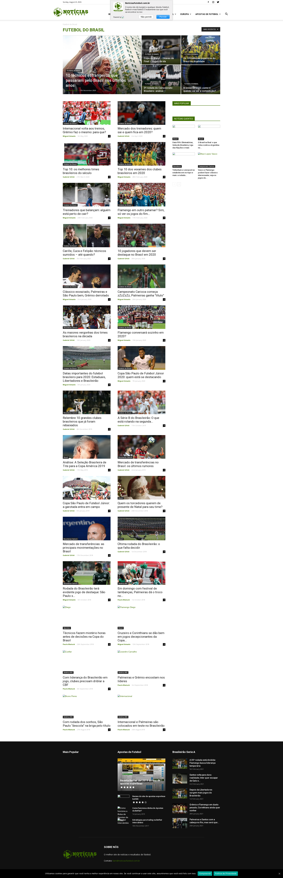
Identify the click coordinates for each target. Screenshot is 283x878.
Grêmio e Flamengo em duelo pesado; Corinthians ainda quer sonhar (205, 807)
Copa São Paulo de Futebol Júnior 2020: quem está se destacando (141, 375)
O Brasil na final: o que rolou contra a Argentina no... (208, 145)
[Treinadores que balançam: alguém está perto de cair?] (87, 194)
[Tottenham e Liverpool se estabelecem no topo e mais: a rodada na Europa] (183, 160)
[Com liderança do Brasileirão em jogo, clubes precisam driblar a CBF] (87, 662)
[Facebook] (208, 2)
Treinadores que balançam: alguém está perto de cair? (86, 212)
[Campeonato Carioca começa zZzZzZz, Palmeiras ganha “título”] (141, 276)
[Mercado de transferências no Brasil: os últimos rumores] (141, 447)
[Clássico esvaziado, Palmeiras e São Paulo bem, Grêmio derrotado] (87, 276)
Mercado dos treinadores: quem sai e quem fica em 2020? (139, 130)
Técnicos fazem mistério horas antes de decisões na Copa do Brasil (84, 636)
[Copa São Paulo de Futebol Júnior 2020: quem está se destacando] (141, 358)
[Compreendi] (279, 873)
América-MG (123, 583)
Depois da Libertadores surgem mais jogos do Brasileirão (201, 793)
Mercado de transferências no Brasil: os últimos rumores (138, 464)
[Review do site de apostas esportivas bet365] (123, 799)
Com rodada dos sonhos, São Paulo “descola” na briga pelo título (86, 723)
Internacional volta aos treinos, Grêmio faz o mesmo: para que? (84, 130)
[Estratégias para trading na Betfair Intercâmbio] (123, 822)
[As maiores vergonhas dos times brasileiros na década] (87, 317)
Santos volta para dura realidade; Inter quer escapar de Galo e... (204, 778)
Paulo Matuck (124, 600)
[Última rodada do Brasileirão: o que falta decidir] (141, 528)
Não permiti (146, 17)
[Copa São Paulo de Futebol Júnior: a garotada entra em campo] (87, 487)
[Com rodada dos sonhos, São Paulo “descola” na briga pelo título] (87, 706)
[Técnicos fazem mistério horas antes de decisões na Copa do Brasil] (87, 617)
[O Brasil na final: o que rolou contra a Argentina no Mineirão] (209, 132)
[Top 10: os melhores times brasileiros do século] (87, 154)
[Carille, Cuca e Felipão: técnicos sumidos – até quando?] (87, 235)
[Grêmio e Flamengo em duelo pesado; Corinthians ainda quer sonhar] (179, 808)
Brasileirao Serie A (70, 328)
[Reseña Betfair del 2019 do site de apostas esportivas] (141, 775)
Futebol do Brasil (74, 71)
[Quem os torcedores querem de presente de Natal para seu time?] (141, 487)
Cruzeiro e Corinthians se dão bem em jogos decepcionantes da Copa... (141, 636)
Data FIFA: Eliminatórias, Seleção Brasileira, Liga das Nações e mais (182, 145)
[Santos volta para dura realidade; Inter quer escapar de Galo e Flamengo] (179, 778)
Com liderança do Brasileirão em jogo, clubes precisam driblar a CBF (85, 681)
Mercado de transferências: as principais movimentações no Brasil (83, 547)
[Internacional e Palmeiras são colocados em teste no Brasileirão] (141, 706)
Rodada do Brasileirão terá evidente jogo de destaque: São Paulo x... (84, 592)
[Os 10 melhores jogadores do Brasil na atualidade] (200, 50)
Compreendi (205, 873)
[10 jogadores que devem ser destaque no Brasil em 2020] (141, 235)
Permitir (163, 17)
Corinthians (68, 498)
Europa (184, 14)
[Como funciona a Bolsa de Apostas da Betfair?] (123, 814)
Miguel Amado (69, 136)
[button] (226, 14)
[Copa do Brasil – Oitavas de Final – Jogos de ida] (161, 50)
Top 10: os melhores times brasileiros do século (81, 171)
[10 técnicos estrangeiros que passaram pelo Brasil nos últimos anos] (102, 69)
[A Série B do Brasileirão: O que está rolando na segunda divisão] (141, 402)
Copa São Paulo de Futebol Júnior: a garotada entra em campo (86, 505)
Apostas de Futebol (206, 14)
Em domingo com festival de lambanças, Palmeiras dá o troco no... (140, 592)
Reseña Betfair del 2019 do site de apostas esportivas (140, 782)
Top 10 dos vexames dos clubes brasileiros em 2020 (140, 171)
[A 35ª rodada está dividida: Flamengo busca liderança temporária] (179, 764)
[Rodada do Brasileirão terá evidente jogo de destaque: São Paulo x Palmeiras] (87, 573)
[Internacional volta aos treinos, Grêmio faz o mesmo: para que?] (87, 113)
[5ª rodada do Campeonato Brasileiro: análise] (161, 79)
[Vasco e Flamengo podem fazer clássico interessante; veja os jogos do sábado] (209, 160)
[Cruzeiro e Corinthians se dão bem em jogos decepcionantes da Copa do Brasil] (141, 617)
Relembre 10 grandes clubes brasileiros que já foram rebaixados (82, 421)
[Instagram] (213, 2)
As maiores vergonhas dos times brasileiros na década (85, 334)
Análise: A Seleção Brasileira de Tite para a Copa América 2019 (84, 464)
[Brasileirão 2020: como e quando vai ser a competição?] (200, 79)
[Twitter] (218, 2)
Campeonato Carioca (206, 166)
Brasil (66, 457)
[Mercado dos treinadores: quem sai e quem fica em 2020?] (141, 113)
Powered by (117, 17)
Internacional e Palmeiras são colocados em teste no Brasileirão (141, 723)
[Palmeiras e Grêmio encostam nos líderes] (141, 662)
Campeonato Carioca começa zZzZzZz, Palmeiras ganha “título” (141, 293)
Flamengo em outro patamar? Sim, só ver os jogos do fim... (141, 212)
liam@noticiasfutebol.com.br (126, 860)
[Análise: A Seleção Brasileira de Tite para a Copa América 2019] (87, 447)
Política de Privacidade (225, 873)
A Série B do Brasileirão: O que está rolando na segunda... (138, 419)
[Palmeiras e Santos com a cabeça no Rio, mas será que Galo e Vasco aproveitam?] (179, 823)
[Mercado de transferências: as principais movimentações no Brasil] (87, 528)
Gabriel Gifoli (72, 90)
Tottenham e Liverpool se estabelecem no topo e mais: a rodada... (183, 172)
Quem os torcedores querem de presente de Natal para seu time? (140, 505)
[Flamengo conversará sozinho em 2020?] (141, 317)
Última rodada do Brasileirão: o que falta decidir (139, 545)
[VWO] (124, 17)
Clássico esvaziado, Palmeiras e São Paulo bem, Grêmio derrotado (86, 293)
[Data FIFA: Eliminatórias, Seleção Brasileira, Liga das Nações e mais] (183, 132)
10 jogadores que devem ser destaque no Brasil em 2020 (137, 252)
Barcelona (177, 166)
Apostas (67, 628)
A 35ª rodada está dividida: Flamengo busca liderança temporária (203, 763)
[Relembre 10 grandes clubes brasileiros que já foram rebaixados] (87, 402)
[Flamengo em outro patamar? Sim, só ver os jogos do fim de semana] (141, 194)
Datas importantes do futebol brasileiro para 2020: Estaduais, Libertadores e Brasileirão (84, 377)
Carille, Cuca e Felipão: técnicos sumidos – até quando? (84, 252)
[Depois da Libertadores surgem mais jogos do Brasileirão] (179, 793)
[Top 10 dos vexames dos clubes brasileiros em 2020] (141, 154)
